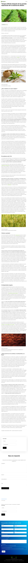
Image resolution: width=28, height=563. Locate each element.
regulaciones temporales (5, 165)
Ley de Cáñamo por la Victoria (9, 324)
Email (2, 527)
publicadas (9, 184)
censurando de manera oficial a (13, 293)
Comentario (3, 463)
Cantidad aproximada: (4, 534)
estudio (18, 57)
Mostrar (6, 24)
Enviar (4, 447)
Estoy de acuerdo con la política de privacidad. (9, 545)
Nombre (2, 474)
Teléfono (15, 527)
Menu (26, 1)
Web (2, 483)
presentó (2, 324)
